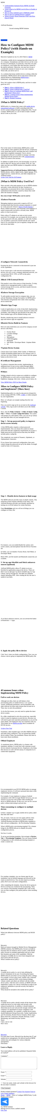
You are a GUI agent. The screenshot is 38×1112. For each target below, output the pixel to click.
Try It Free (4, 40)
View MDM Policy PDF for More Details (14, 382)
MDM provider (17, 723)
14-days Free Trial (6, 728)
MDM (30, 57)
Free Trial (4, 1110)
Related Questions (13, 98)
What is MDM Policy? (14, 87)
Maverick (4, 1034)
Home (3, 1095)
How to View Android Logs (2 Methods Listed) (19, 13)
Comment (4, 1056)
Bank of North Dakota (25, 207)
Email (3, 1076)
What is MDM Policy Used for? (17, 89)
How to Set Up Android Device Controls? (18, 14)
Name (3, 1072)
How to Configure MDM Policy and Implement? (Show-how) (19, 92)
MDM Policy (25, 77)
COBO (23, 395)
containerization (29, 156)
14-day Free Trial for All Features (11, 177)
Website (3, 1079)
